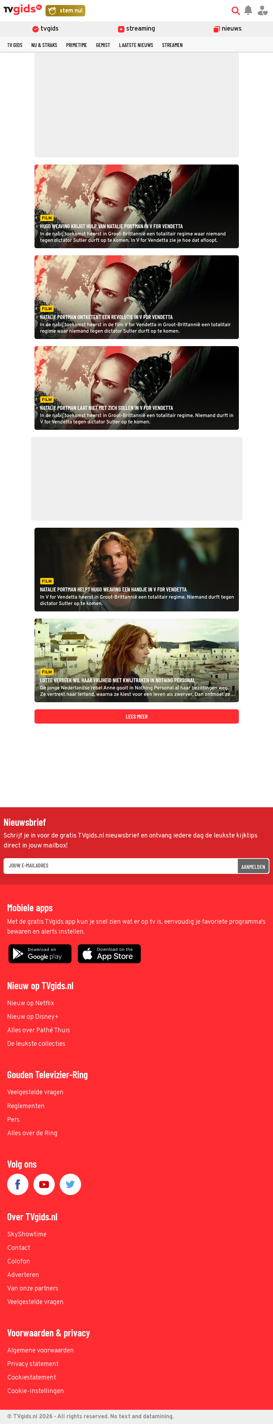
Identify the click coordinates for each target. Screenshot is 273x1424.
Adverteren (23, 1275)
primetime (76, 44)
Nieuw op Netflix (30, 1004)
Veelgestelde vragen (35, 1093)
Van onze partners (32, 1289)
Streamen (172, 44)
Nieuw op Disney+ (33, 1017)
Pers (13, 1120)
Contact (18, 1248)
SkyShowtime (27, 1235)
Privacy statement (33, 1364)
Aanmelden (253, 866)
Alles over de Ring (32, 1134)
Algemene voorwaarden (40, 1351)
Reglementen (26, 1106)
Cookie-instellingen (35, 1391)
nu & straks (44, 44)
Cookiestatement (31, 1378)
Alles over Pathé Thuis (38, 1031)
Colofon (18, 1262)
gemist (103, 44)
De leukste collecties (36, 1044)
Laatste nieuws (136, 44)
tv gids (14, 44)
